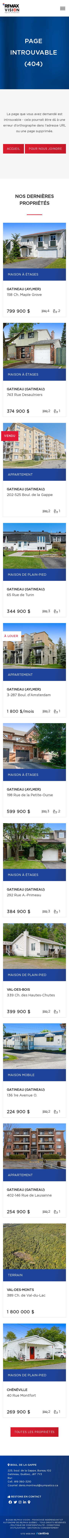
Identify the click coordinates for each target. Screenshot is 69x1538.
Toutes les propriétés (34, 1432)
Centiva (42, 1533)
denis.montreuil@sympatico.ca (38, 1485)
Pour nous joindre (45, 149)
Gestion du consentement (43, 1528)
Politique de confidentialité (28, 1525)
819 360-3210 (22, 1482)
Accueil (13, 149)
